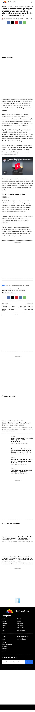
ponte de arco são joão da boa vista (18, 288)
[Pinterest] (16, 22)
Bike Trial (8, 285)
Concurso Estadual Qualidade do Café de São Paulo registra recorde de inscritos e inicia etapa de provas (8, 307)
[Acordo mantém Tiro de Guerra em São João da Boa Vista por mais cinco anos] (6, 461)
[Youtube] (18, 649)
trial (14, 292)
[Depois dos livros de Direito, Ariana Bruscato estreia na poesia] (17, 408)
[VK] (20, 22)
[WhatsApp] (24, 22)
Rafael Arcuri (9, 18)
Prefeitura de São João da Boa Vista (10, 290)
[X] (12, 22)
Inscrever (29, 662)
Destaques (15, 6)
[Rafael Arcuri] (3, 19)
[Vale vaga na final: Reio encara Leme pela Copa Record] (6, 472)
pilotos (27, 285)
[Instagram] (18, 645)
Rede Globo (22, 290)
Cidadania (4, 6)
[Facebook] (8, 22)
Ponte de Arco (5, 288)
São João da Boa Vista (7, 292)
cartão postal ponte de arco (18, 285)
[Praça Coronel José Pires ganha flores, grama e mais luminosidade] (6, 440)
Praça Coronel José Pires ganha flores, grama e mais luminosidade (22, 439)
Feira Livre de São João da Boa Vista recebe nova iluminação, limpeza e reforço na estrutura (21, 450)
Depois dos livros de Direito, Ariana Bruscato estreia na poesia (16, 424)
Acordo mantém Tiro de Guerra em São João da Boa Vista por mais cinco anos (21, 461)
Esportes (10, 6)
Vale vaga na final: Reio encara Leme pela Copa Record (21, 471)
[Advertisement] (17, 79)
